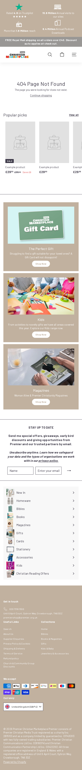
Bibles (44, 633)
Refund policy (11, 658)
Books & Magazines (51, 638)
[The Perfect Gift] (41, 225)
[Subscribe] (69, 471)
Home (44, 629)
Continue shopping (41, 95)
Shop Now (40, 263)
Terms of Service (12, 653)
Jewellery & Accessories (55, 653)
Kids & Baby (47, 648)
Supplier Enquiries (13, 638)
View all (74, 114)
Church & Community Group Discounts (18, 665)
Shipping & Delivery (14, 648)
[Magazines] (41, 367)
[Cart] (62, 54)
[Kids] (41, 296)
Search (7, 629)
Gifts (43, 643)
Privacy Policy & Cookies (16, 643)
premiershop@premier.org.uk (20, 617)
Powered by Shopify (14, 761)
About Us (8, 633)
